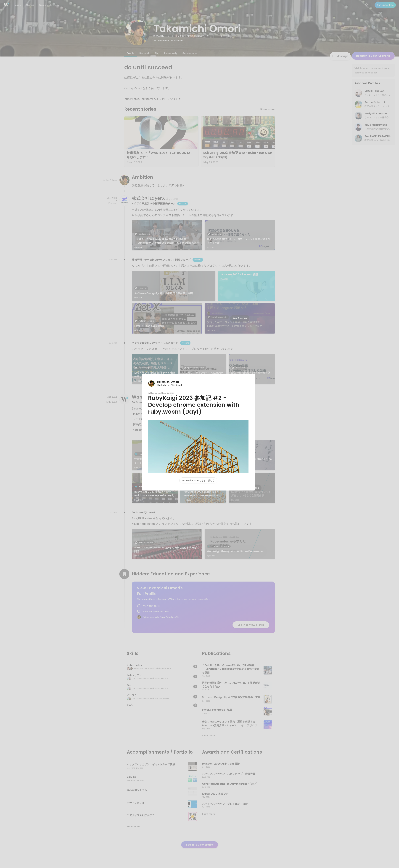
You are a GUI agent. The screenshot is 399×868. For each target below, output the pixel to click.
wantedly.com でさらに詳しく (198, 480)
